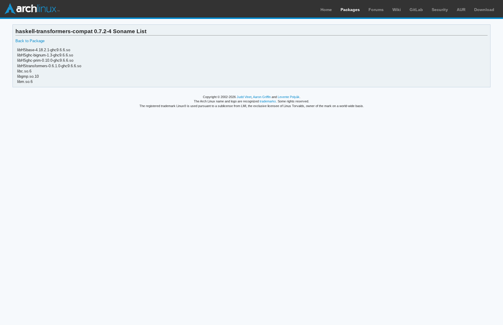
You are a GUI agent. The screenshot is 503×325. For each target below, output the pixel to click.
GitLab (416, 9)
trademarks (268, 101)
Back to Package (30, 41)
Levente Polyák (289, 97)
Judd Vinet (244, 97)
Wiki (396, 9)
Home (326, 9)
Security (440, 9)
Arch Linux (32, 9)
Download (484, 9)
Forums (376, 9)
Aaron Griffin (262, 97)
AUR (461, 9)
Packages (350, 9)
